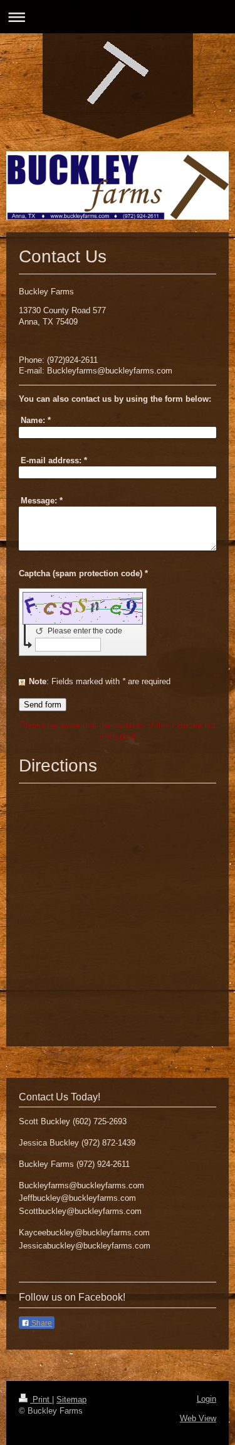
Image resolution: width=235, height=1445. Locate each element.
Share (40, 1323)
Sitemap (71, 1399)
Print (41, 1399)
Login (206, 1399)
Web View (198, 1418)
